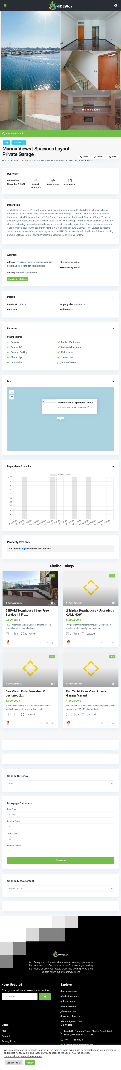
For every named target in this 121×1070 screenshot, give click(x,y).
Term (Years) (13, 833)
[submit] (45, 996)
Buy (6, 142)
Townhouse (19, 142)
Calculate (61, 860)
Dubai (77, 267)
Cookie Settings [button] (14, 1063)
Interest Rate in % (15, 846)
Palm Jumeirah (85, 160)
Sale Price (11, 809)
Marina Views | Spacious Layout (75, 402)
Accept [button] (30, 1063)
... (36, 628)
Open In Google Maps (17, 279)
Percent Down (13, 821)
